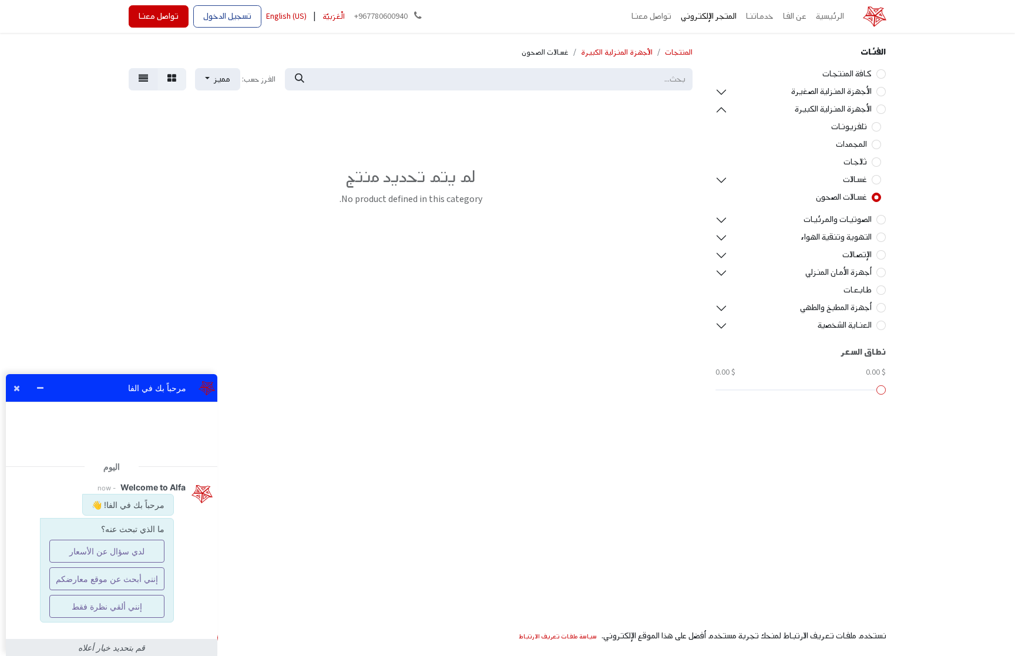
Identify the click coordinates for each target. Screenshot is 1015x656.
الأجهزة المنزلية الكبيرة (833, 109)
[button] (217, 79)
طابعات (857, 290)
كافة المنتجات (847, 74)
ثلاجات (855, 162)
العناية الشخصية (845, 325)
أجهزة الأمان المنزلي (838, 272)
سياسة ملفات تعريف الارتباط (558, 636)
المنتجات (679, 52)
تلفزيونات (849, 126)
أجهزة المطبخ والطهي (836, 307)
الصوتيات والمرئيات (838, 219)
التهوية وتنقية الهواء (836, 237)
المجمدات (851, 144)
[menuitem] (830, 16)
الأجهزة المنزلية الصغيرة (831, 91)
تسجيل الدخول (227, 16)
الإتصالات (857, 254)
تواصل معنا (159, 16)
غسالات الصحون (841, 197)
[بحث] (299, 79)
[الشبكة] (171, 79)
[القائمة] (143, 79)
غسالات (855, 179)
